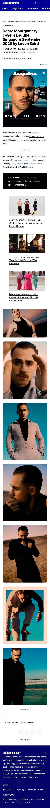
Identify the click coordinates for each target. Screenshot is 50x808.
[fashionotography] (11, 3)
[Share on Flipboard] (13, 64)
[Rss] (45, 753)
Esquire (10, 21)
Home (4, 21)
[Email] (17, 64)
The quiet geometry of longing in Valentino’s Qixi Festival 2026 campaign (24, 260)
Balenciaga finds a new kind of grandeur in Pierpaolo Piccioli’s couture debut (23, 297)
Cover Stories (8, 26)
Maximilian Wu (10, 49)
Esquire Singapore (27, 722)
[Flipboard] (41, 753)
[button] (30, 3)
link (12, 185)
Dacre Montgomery (24, 132)
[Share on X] (8, 64)
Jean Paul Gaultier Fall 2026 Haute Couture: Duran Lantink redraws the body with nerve (26, 223)
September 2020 (36, 136)
